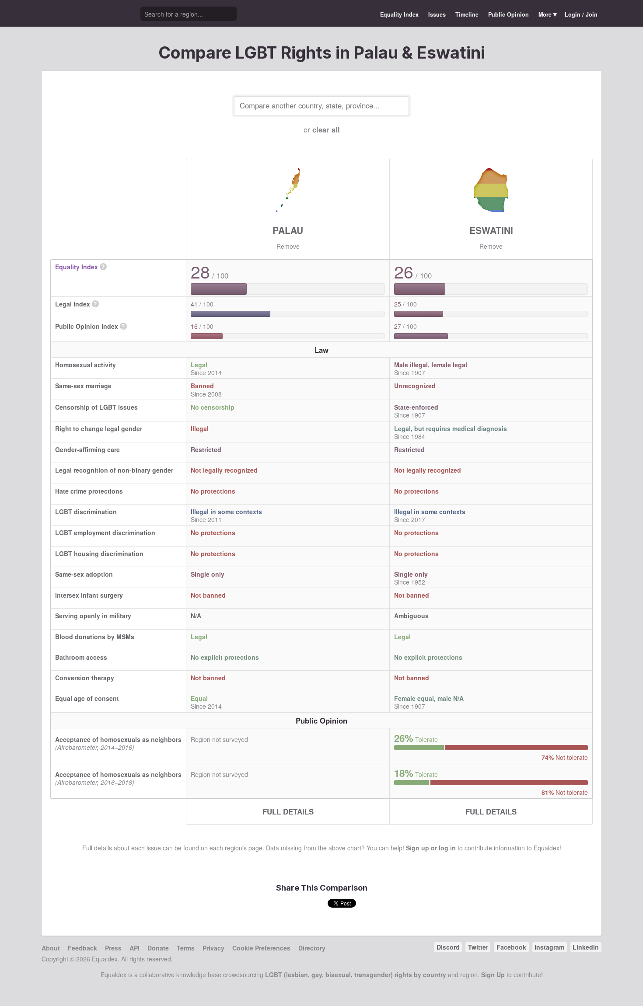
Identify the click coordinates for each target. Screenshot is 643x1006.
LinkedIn (586, 947)
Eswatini (491, 230)
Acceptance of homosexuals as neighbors (118, 739)
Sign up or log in (431, 847)
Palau (288, 230)
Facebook (511, 947)
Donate (158, 947)
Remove (288, 246)
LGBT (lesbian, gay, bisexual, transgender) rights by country (355, 974)
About (51, 947)
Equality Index (399, 14)
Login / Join (581, 14)
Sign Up (493, 974)
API (134, 947)
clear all (326, 129)
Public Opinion (508, 14)
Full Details (288, 811)
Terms (186, 947)
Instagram (549, 947)
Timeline (467, 14)
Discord (448, 947)
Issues (437, 14)
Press (113, 947)
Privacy (213, 947)
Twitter (478, 947)
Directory (311, 947)
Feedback (82, 947)
